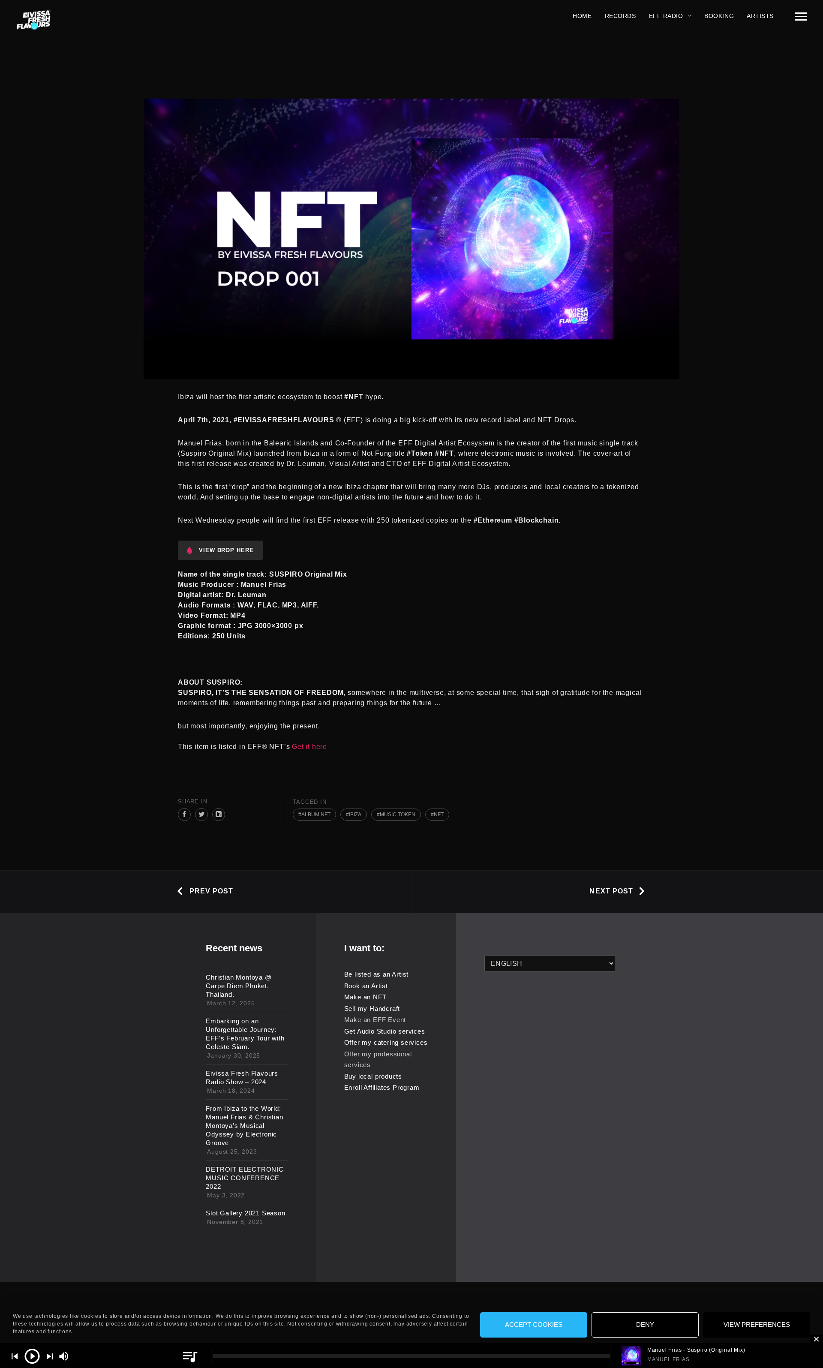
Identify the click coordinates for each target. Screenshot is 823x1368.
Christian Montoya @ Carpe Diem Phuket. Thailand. (238, 986)
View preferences (757, 1325)
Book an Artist (366, 985)
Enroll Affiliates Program (382, 1087)
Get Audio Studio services (384, 1031)
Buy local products (373, 1076)
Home (582, 15)
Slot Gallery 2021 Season (245, 1213)
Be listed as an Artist (376, 974)
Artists (760, 15)
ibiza (355, 815)
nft (439, 815)
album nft (315, 815)
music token (397, 815)
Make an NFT (365, 997)
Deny (645, 1325)
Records (620, 15)
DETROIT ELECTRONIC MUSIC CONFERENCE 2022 (244, 1178)
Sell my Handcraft (372, 1008)
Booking (719, 15)
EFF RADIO (666, 15)
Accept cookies (533, 1325)
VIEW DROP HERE (226, 550)
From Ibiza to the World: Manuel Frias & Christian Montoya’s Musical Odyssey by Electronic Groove (244, 1125)
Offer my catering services (386, 1042)
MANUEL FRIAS (668, 1359)
